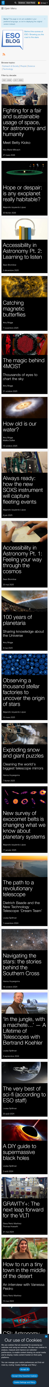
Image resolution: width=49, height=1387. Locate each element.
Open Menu (10, 8)
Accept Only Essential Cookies (24, 1376)
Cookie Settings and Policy (24, 1382)
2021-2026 (7, 80)
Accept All (25, 1369)
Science (22, 3)
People (23, 66)
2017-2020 (18, 80)
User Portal (30, 3)
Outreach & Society (10, 66)
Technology (8, 69)
